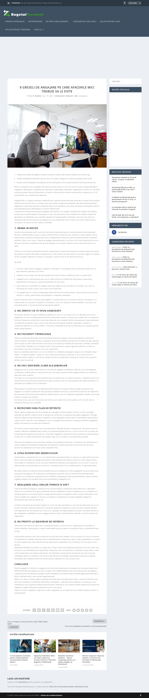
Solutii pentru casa (110, 22)
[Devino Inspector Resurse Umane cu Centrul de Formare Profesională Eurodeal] (93, 645)
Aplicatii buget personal (18, 30)
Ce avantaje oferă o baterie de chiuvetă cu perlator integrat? (124, 208)
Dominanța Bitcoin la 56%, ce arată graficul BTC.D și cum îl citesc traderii (123, 189)
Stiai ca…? (39, 30)
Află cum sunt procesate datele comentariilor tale (68, 686)
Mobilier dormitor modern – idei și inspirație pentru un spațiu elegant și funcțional (66, 660)
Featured (69, 96)
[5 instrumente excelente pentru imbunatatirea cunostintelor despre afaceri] (21, 645)
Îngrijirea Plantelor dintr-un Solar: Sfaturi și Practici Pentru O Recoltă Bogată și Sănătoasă (45, 659)
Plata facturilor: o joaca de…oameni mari (124, 268)
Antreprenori (35, 22)
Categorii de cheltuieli (84, 22)
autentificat (22, 682)
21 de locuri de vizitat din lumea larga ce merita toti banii (124, 276)
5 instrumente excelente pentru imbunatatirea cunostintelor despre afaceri (20, 659)
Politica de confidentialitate (51, 695)
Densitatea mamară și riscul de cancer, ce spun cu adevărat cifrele (124, 179)
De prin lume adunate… (57, 22)
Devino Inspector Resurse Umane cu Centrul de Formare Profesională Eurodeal (93, 659)
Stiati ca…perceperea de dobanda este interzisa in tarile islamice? (123, 249)
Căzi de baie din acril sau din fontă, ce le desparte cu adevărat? (125, 216)
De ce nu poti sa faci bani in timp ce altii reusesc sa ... (42, 3)
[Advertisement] (74, 57)
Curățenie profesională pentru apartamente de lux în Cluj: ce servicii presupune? (124, 199)
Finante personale (15, 22)
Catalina (38, 96)
